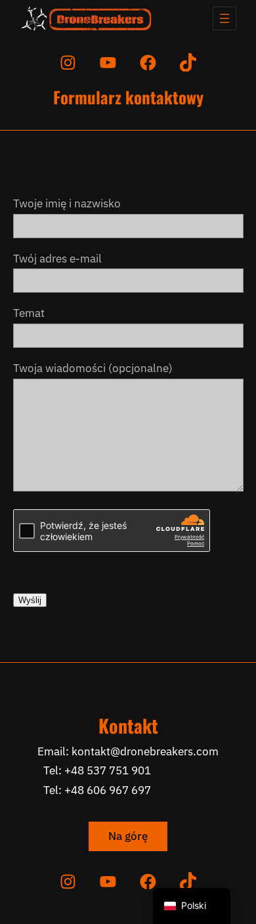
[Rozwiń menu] (224, 18)
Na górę (128, 836)
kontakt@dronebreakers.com (145, 751)
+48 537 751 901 (107, 770)
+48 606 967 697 (107, 790)
